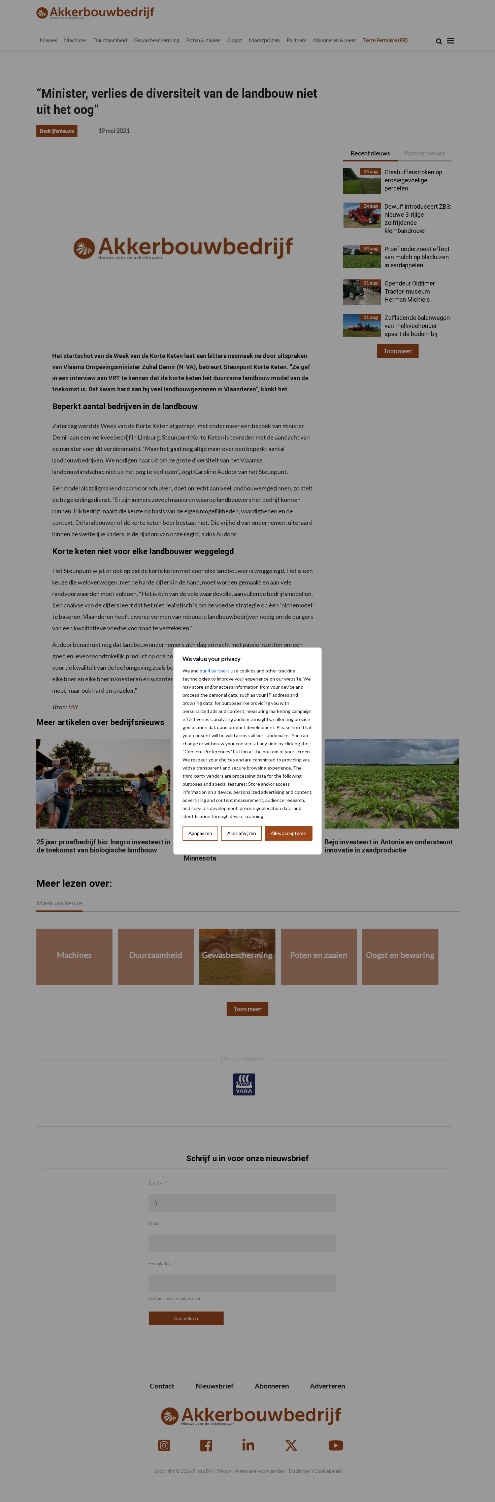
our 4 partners (215, 670)
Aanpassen (200, 833)
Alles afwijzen (241, 833)
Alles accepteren (288, 833)
